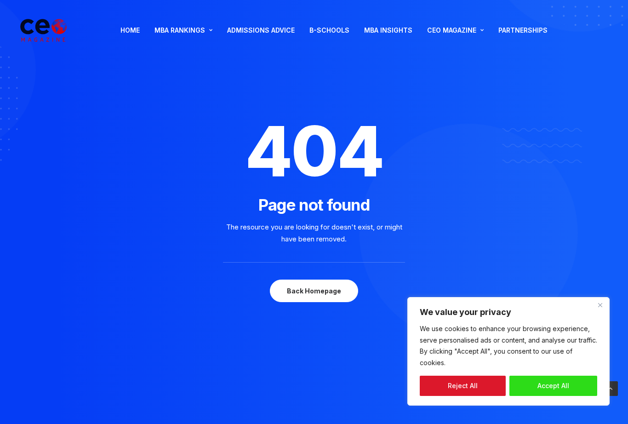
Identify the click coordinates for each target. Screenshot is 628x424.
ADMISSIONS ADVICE (261, 30)
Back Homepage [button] (314, 291)
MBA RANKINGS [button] (179, 30)
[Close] (599, 304)
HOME (130, 30)
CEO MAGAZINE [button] (451, 30)
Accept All (553, 386)
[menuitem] (130, 30)
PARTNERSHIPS (523, 30)
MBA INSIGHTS (388, 30)
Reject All (463, 386)
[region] (508, 351)
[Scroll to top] (610, 388)
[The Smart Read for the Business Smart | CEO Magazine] (43, 30)
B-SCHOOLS (329, 30)
